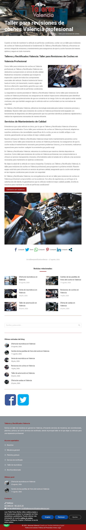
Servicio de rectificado (15, 460)
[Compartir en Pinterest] (51, 250)
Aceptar (47, 517)
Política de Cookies (31, 528)
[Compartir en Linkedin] (62, 250)
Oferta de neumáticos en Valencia (28, 278)
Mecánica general (13, 450)
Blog (54, 34)
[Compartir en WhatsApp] (39, 250)
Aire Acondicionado (14, 470)
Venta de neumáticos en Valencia (28, 291)
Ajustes (75, 517)
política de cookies (26, 518)
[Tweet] (29, 250)
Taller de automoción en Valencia (28, 304)
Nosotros (10, 445)
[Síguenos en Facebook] (10, 400)
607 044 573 (8, 506)
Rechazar (61, 517)
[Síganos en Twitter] (23, 400)
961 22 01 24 (19, 506)
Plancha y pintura (13, 455)
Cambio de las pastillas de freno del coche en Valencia (70, 278)
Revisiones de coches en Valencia (69, 291)
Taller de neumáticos (14, 465)
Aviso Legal (57, 528)
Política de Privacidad (45, 528)
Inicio (49, 34)
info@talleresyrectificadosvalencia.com (35, 508)
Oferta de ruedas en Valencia (67, 304)
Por (37, 259)
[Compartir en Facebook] (19, 250)
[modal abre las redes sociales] (70, 250)
